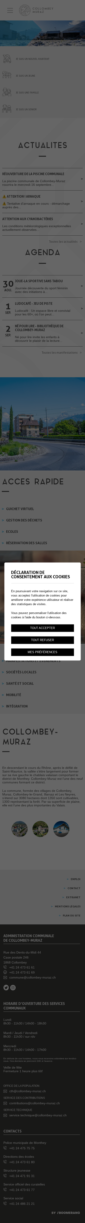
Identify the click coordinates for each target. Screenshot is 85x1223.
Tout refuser (42, 640)
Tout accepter (42, 628)
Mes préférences (42, 652)
